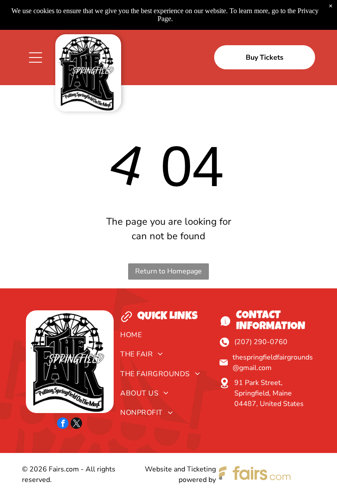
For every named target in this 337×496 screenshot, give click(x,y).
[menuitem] (168, 337)
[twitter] (76, 424)
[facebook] (62, 424)
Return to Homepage (168, 271)
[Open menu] (35, 57)
